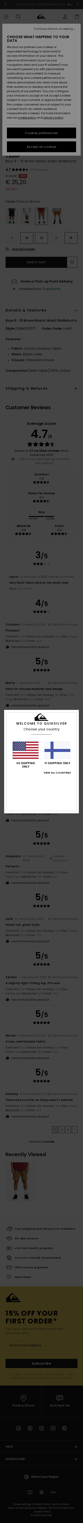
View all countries (57, 772)
